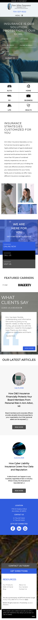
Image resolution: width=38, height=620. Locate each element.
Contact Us (23, 589)
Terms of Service (19, 599)
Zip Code (5, 52)
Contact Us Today (19, 566)
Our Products (8, 585)
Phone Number (26, 45)
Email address (8, 45)
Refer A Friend (8, 587)
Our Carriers (23, 587)
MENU (18, 15)
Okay (33, 616)
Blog (4, 589)
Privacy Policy (7, 599)
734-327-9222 (19, 12)
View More (29, 348)
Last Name (24, 39)
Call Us (7, 255)
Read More (19, 427)
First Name (6, 39)
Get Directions (19, 571)
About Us (22, 585)
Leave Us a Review (10, 308)
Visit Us (7, 264)
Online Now (10, 246)
